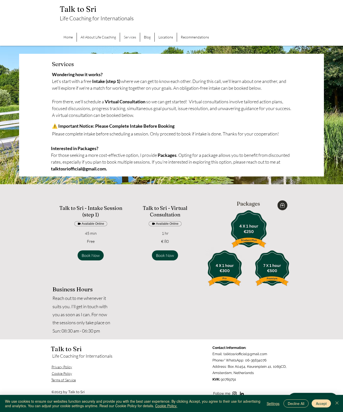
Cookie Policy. (166, 405)
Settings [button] (273, 403)
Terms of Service (63, 380)
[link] (91, 211)
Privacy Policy (61, 367)
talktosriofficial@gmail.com (78, 168)
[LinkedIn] (242, 393)
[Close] (337, 403)
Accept (321, 403)
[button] (91, 255)
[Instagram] (234, 393)
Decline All (296, 403)
